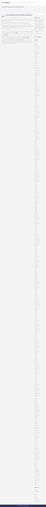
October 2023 (37, 93)
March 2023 (36, 105)
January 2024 (36, 88)
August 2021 (36, 139)
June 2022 (36, 121)
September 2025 (37, 52)
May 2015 (36, 272)
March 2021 (36, 148)
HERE (16, 32)
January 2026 (36, 45)
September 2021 (37, 137)
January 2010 (36, 386)
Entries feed (36, 498)
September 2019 (37, 180)
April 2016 (36, 253)
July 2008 (36, 418)
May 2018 (36, 208)
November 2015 (37, 262)
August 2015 (36, 267)
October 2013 (37, 306)
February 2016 (37, 256)
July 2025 (36, 56)
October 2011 (37, 349)
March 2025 (36, 63)
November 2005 (37, 475)
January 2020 (36, 173)
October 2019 (37, 178)
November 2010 (37, 368)
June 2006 (36, 462)
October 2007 (37, 434)
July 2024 (36, 77)
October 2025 (37, 50)
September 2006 (37, 457)
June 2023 (36, 100)
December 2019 (37, 175)
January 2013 (36, 322)
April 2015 (36, 274)
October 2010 (37, 370)
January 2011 (36, 365)
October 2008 (37, 413)
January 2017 (36, 237)
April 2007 (36, 445)
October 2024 (37, 72)
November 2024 (37, 70)
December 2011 (37, 345)
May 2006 (36, 464)
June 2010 (36, 377)
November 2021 (37, 134)
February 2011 (37, 363)
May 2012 (36, 336)
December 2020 (37, 153)
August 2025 (36, 54)
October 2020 (37, 157)
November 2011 (37, 347)
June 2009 (36, 398)
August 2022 (36, 118)
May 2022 (36, 123)
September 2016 (37, 244)
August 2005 (36, 480)
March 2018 (36, 212)
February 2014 (37, 299)
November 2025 (37, 49)
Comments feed (37, 500)
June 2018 (36, 207)
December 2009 (37, 388)
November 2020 (37, 155)
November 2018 (37, 198)
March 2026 (36, 43)
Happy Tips (36, 489)
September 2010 (37, 372)
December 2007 (37, 430)
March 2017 (36, 233)
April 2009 (36, 402)
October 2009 (37, 391)
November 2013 (37, 304)
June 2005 (36, 484)
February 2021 (37, 150)
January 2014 (36, 301)
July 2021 (36, 141)
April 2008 (36, 423)
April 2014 (36, 295)
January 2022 (36, 130)
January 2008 (36, 429)
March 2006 (36, 468)
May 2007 (36, 443)
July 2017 (36, 226)
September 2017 (37, 223)
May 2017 (36, 230)
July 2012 (36, 333)
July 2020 (36, 162)
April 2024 (36, 82)
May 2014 (36, 294)
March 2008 (36, 425)
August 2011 (36, 352)
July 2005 (36, 482)
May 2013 (36, 315)
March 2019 (36, 191)
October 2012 (37, 327)
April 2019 (36, 189)
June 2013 (36, 313)
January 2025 (36, 66)
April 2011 (36, 359)
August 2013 (36, 310)
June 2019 (36, 185)
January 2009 (36, 407)
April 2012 (36, 338)
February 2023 (37, 107)
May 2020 (36, 166)
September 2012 (37, 329)
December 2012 (37, 324)
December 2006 (37, 452)
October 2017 (37, 221)
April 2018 (36, 210)
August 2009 (36, 395)
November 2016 (37, 240)
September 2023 (37, 95)
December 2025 (37, 47)
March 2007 (36, 446)
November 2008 (37, 411)
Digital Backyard (26, 505)
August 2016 (36, 246)
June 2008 (36, 420)
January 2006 (36, 471)
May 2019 (36, 187)
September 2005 (37, 478)
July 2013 (36, 311)
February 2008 (37, 427)
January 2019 (36, 194)
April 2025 (36, 61)
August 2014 (36, 288)
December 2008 (37, 409)
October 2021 (37, 136)
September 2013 (37, 308)
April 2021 (36, 146)
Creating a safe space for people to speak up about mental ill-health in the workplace (39, 27)
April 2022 (36, 125)
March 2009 (36, 404)
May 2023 (36, 102)
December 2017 (37, 217)
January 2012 (36, 343)
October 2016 (37, 242)
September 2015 (37, 265)
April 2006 (36, 466)
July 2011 (36, 354)
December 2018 (37, 196)
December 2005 (37, 473)
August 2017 (36, 224)
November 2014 (37, 283)
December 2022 (37, 111)
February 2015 (37, 278)
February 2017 (37, 235)
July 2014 (36, 290)
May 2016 (36, 251)
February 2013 (37, 320)
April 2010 (36, 381)
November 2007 (37, 432)
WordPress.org (37, 501)
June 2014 (36, 292)
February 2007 (37, 448)
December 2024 (37, 68)
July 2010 (36, 375)
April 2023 (36, 104)
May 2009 (36, 400)
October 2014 (37, 285)
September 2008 (37, 414)
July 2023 (36, 98)
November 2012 (37, 326)
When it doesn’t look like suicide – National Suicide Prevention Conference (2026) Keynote (39, 20)
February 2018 (37, 214)
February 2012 (37, 342)
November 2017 (37, 219)
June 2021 (36, 143)
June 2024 (36, 79)
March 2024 (36, 84)
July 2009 (36, 397)
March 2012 (36, 340)
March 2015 (36, 276)
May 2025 (36, 59)
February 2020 (37, 171)
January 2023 (36, 109)
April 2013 (36, 317)
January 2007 (36, 450)
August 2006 (36, 459)
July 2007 (36, 439)
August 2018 (36, 203)
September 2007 (37, 436)
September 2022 (37, 116)
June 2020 (36, 164)
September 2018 (37, 201)
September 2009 (37, 393)
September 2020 (37, 159)
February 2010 (37, 384)
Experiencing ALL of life (38, 33)
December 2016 (37, 239)
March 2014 (36, 297)
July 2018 (36, 205)
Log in (35, 496)
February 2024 (37, 86)
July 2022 (36, 120)
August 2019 (36, 182)
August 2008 (36, 416)
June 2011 (36, 356)
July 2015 (36, 269)
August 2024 (36, 75)
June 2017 (36, 228)
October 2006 (37, 455)
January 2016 (36, 258)
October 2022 (37, 114)
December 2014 (37, 281)
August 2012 (36, 331)
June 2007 (36, 441)
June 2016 (36, 249)
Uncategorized (10, 17)
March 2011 (36, 361)
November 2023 (37, 91)
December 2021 (37, 132)
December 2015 (37, 260)
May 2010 (36, 379)
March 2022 (36, 127)
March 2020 (36, 169)
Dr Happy (14, 17)
